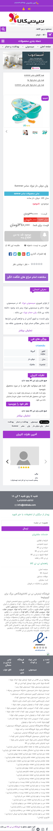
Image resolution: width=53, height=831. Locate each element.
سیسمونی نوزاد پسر (23, 687)
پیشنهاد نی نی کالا (42, 680)
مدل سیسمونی (43, 697)
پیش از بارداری (11, 814)
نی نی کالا (18, 683)
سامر (22, 426)
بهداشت (11, 422)
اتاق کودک (24, 612)
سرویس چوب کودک (27, 711)
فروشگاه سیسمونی (13, 725)
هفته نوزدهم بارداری (41, 778)
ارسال (25, 528)
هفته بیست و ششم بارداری (17, 789)
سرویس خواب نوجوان (25, 708)
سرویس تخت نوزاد (31, 718)
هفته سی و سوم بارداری (40, 803)
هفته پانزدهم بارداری (41, 771)
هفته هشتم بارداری (41, 761)
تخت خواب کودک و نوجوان (39, 715)
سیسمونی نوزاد (28, 303)
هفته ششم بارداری (27, 757)
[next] (7, 461)
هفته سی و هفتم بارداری (39, 810)
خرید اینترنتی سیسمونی (40, 736)
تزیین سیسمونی (30, 694)
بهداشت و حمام (22, 422)
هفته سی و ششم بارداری (20, 807)
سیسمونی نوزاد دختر (42, 690)
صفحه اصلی (43, 569)
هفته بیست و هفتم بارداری (38, 792)
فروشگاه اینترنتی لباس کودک (20, 736)
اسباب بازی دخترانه (19, 701)
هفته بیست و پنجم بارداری (38, 789)
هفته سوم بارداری (29, 754)
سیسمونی (34, 422)
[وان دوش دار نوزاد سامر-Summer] (45, 131)
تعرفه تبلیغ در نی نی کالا (39, 554)
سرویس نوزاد (11, 708)
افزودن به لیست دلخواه (37, 245)
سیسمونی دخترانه (27, 690)
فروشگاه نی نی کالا (13, 827)
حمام (47, 426)
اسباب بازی (39, 609)
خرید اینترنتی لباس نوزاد (19, 740)
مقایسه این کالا (14, 245)
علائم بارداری (22, 747)
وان (28, 426)
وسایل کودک (26, 683)
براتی (36, 474)
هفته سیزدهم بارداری (41, 768)
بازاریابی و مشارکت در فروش (37, 583)
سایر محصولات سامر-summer (26, 193)
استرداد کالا (44, 573)
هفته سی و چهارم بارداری (21, 803)
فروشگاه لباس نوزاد (42, 729)
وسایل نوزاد (22, 680)
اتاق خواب (7, 669)
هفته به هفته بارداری (41, 750)
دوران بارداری (12, 747)
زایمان (40, 817)
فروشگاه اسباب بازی (42, 733)
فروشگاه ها (20, 661)
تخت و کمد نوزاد (20, 609)
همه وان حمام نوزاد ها (35, 80)
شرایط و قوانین (42, 540)
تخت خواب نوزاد (13, 711)
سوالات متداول (42, 576)
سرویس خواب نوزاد (20, 704)
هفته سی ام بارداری (21, 796)
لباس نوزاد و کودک (32, 661)
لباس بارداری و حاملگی (7, 662)
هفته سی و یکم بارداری (40, 799)
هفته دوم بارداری (42, 754)
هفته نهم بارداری (27, 761)
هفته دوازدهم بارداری (25, 764)
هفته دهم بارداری (14, 761)
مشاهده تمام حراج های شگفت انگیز (26, 277)
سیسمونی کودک (20, 697)
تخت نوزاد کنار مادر (16, 718)
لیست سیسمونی (43, 694)
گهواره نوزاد (45, 722)
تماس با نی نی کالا (41, 551)
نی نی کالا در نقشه (41, 558)
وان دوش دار (38, 426)
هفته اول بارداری (9, 750)
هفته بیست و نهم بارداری (39, 796)
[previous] (45, 461)
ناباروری (46, 817)
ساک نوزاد (13, 680)
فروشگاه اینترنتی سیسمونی (31, 725)
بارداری (46, 747)
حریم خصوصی (42, 544)
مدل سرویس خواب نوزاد (19, 715)
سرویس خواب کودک (37, 612)
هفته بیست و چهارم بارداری (18, 785)
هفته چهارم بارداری (15, 754)
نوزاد (29, 680)
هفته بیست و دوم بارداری (19, 782)
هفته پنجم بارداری (42, 757)
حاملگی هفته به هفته (25, 750)
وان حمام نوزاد (30, 312)
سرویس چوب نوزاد (42, 711)
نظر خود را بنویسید (18, 404)
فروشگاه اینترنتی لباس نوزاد (39, 740)
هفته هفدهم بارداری (41, 775)
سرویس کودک (44, 718)
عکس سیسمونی (17, 694)
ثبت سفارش (43, 580)
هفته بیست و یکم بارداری (39, 782)
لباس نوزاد (36, 683)
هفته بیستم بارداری (25, 778)
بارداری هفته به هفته (36, 747)
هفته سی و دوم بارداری (22, 799)
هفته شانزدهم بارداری (24, 771)
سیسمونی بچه (32, 697)
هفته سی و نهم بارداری (40, 814)
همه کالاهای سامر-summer (34, 75)
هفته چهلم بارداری (24, 814)
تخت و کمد (46, 661)
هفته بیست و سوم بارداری (39, 785)
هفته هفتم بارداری (12, 757)
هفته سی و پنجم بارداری (39, 807)
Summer (15, 426)
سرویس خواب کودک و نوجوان (38, 704)
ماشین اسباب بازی (34, 701)
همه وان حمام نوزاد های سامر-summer (29, 85)
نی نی (34, 680)
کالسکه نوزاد (45, 683)
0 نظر (27, 264)
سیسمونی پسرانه (14, 690)
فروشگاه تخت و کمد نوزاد (25, 729)
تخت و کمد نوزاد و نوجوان (31, 722)
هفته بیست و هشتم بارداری (17, 792)
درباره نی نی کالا (42, 547)
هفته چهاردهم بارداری (24, 768)
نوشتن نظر (18, 264)
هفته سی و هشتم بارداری (20, 810)
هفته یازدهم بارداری (41, 764)
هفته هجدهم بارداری (25, 775)
